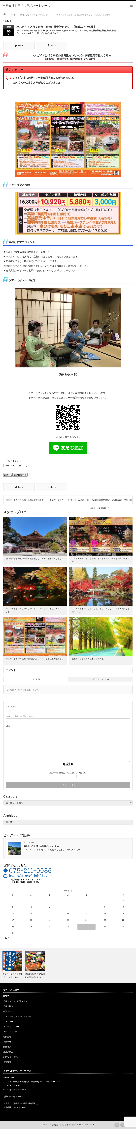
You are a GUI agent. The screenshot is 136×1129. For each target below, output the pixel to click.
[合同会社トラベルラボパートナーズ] (26, 6)
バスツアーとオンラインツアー (17, 1016)
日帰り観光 (8, 1006)
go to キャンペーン (54, 30)
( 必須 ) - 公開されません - (20, 716)
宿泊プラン (8, 1011)
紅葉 (109, 30)
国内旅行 (97, 30)
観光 (114, 30)
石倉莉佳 (7, 1041)
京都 (90, 30)
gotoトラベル (70, 30)
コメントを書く (26, 33)
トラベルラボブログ (49, 33)
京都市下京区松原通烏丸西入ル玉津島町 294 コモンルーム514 (32, 1081)
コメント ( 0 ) (35, 679)
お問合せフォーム (11, 1057)
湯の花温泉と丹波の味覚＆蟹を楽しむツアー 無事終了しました (35, 558)
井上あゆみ (8, 1052)
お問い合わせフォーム (13, 1096)
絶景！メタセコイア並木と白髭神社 (87, 659)
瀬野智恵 (7, 1047)
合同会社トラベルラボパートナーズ (65, 1125)
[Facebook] (122, 1125)
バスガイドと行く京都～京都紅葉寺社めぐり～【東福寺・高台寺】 (36, 500)
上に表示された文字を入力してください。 (68, 773)
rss (116, 1125)
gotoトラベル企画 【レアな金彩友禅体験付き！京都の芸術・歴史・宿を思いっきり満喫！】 (100, 501)
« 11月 (6, 938)
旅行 (104, 30)
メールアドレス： (12, 460)
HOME (6, 996)
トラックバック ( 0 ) (100, 679)
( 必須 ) (11, 707)
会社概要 (7, 1062)
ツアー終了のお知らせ (38, 15)
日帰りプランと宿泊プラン (15, 1001)
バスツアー (82, 30)
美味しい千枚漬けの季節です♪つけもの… (42, 846)
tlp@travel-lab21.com (16, 1089)
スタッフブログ (10, 1031)
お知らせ (24, 15)
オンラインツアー (11, 1026)
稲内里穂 (7, 1037)
